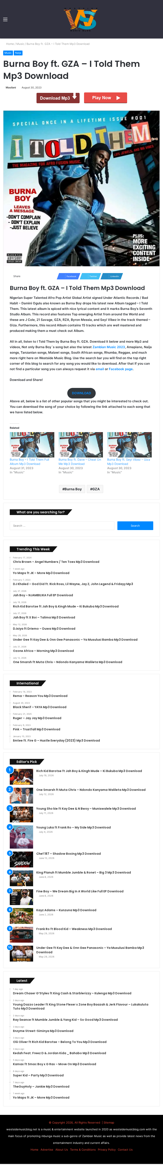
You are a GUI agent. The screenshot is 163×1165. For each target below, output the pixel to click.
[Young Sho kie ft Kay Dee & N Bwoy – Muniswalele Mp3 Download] (21, 814)
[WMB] (81, 19)
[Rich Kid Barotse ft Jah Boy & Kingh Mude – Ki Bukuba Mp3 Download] (21, 777)
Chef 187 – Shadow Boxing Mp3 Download (68, 854)
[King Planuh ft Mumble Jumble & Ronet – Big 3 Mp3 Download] (21, 878)
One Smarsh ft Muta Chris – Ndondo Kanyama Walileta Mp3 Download (91, 790)
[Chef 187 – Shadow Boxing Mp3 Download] (21, 859)
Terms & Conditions (83, 1149)
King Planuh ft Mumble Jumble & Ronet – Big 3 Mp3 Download (83, 872)
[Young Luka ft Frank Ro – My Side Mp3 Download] (21, 837)
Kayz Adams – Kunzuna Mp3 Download (66, 910)
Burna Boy (73, 489)
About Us (61, 1149)
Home (10, 43)
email (100, 369)
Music (21, 43)
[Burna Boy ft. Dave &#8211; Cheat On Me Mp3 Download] (81, 444)
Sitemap (109, 1122)
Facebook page (121, 369)
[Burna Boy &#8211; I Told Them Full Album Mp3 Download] (32, 444)
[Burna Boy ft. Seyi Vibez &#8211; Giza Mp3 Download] (129, 444)
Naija (18, 52)
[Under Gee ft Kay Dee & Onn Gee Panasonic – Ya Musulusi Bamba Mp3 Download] (21, 954)
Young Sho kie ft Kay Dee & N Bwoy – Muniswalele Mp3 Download (86, 808)
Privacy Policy (107, 1149)
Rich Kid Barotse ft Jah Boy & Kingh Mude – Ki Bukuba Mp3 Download (89, 771)
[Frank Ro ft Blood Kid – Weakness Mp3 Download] (21, 935)
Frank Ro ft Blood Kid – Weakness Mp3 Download (74, 929)
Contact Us (125, 1149)
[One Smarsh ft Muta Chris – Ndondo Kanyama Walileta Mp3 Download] (21, 796)
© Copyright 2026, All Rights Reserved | (76, 1122)
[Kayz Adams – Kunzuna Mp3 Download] (21, 916)
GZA (96, 489)
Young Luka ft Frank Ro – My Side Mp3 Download (73, 827)
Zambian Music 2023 (109, 347)
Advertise (47, 1149)
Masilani (11, 87)
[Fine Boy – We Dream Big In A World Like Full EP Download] (21, 897)
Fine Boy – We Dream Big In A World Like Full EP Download (80, 891)
